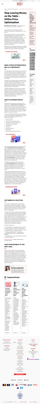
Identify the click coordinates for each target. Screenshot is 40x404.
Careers (33, 356)
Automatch (20, 362)
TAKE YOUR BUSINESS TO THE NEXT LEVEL (32, 42)
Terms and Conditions (23, 401)
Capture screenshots (20, 363)
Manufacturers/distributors (20, 369)
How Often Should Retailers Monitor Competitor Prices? (31, 91)
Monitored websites (20, 374)
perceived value (17, 106)
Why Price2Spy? (6, 341)
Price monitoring (20, 351)
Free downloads (32, 58)
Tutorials (33, 354)
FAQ (33, 355)
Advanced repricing (20, 361)
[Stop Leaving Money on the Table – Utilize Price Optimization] (8, 284)
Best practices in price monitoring (12, 9)
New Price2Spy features (32, 63)
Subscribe (21, 0)
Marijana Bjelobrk (12, 25)
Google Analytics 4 (7, 350)
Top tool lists (32, 69)
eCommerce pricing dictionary (33, 351)
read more (6, 332)
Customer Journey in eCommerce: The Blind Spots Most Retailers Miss (32, 100)
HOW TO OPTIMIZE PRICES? (32, 33)
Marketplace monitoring (20, 354)
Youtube (27, 380)
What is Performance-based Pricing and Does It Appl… (16, 292)
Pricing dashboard (20, 358)
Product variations (20, 347)
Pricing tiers (33, 341)
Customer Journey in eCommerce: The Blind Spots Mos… (8, 292)
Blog (33, 350)
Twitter (20, 380)
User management (20, 364)
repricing (14, 181)
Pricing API (6, 347)
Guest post (31, 60)
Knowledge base (33, 353)
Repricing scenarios (20, 371)
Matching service (20, 343)
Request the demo (8, 239)
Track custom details (20, 348)
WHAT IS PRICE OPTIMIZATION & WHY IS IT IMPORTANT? (33, 28)
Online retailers (20, 367)
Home (5, 9)
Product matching (32, 66)
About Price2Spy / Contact (7, 343)
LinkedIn (14, 380)
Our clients (20, 370)
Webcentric (11, 401)
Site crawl (20, 344)
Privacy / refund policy (33, 401)
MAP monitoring (20, 352)
